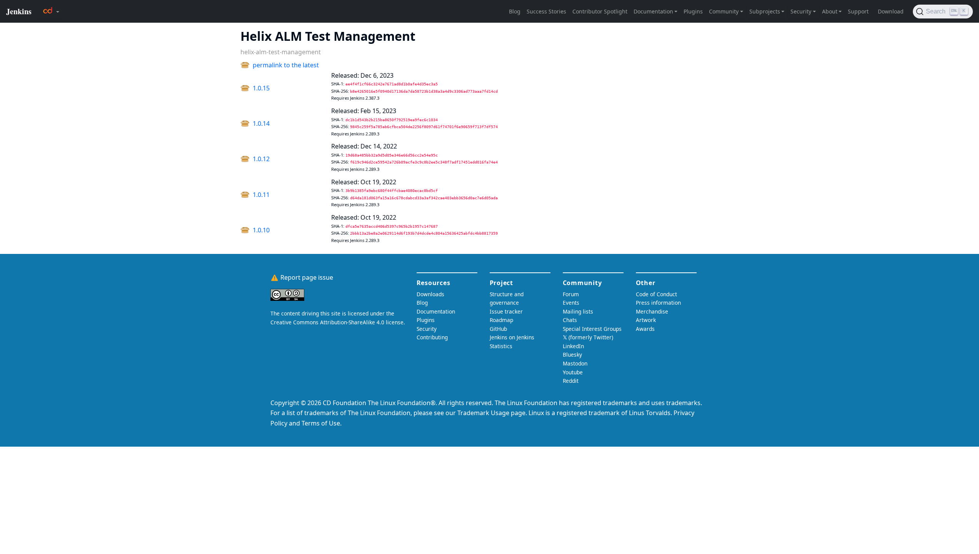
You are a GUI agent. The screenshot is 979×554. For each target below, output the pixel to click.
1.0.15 (261, 88)
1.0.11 (261, 194)
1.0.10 (261, 230)
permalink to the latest (286, 65)
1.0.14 (261, 123)
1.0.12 (261, 159)
